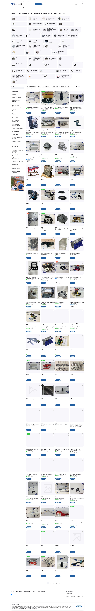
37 (59, 583)
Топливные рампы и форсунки (17, 161)
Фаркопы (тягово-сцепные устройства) (16, 166)
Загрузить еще (55, 580)
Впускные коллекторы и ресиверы (16, 101)
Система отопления (15, 154)
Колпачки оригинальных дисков (17, 128)
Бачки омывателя (15, 91)
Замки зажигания (15, 117)
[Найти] (69, 4)
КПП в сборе (14, 116)
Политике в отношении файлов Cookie (30, 608)
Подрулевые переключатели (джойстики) (17, 138)
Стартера (13, 157)
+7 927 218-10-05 (75, 1)
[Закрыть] (82, 604)
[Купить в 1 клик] (39, 93)
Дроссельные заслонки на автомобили (16, 114)
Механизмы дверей (15, 131)
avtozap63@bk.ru (69, 594)
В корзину (29, 112)
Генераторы (14, 109)
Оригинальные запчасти (16, 88)
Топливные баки (15, 160)
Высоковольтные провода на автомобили (17, 103)
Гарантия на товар (41, 591)
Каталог (12, 591)
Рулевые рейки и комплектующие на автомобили (18, 151)
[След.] (62, 583)
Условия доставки (27, 591)
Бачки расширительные (16, 92)
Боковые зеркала (15, 94)
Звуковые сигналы (15, 98)
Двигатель (14, 110)
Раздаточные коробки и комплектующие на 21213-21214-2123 (17, 143)
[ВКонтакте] (11, 594)
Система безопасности (16, 152)
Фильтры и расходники (16, 168)
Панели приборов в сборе (16, 139)
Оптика (13, 135)
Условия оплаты (19, 591)
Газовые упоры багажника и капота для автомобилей (17, 107)
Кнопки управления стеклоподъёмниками (16, 125)
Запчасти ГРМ (14, 119)
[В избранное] (39, 91)
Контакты (34, 591)
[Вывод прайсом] (83, 86)
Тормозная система (15, 163)
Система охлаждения (16, 155)
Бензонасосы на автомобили (17, 95)
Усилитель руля (15, 164)
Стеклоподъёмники (15, 158)
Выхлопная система (15, 105)
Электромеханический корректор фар (16, 172)
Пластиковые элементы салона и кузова (18, 148)
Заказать (28, 161)
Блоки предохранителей (16, 97)
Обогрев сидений (15, 134)
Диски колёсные (15, 112)
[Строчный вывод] (81, 86)
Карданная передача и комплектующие (16, 121)
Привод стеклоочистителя (16, 141)
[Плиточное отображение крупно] (77, 86)
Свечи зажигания (15, 146)
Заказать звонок (81, 1)
